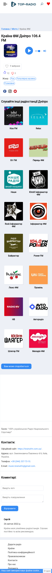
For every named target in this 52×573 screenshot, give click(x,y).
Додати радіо (14, 544)
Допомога (13, 568)
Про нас (12, 564)
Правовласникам (16, 556)
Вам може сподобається (16, 366)
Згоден (47, 571)
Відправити (9, 508)
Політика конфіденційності (21, 552)
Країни (11, 548)
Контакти (12, 560)
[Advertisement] (26, 20)
